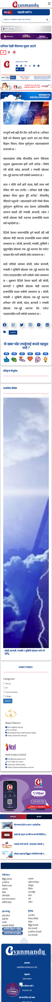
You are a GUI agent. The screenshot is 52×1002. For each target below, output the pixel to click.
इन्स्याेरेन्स (5, 888)
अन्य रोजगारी (33, 940)
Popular (13, 822)
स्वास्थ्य (30, 884)
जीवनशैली (6, 901)
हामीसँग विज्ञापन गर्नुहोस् (12, 934)
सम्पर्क (4, 928)
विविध (30, 894)
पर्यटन (30, 907)
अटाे (29, 904)
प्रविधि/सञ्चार (7, 908)
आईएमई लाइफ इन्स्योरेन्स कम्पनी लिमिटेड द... (30, 840)
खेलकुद (31, 891)
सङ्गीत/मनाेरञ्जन (33, 887)
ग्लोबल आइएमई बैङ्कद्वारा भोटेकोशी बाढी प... (29, 859)
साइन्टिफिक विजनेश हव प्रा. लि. (27, 973)
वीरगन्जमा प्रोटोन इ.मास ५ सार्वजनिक (27, 830)
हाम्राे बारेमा (6, 921)
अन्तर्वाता (31, 921)
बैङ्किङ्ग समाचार (7, 884)
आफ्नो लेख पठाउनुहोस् (12, 938)
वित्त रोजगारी (32, 934)
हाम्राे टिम (5, 924)
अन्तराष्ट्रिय (31, 897)
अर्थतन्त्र (5, 894)
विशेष (30, 927)
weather (13, 338)
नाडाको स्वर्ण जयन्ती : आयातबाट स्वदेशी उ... (29, 849)
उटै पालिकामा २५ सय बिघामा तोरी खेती (20, 656)
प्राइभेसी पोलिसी (8, 931)
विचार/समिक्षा (33, 924)
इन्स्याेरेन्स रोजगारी (34, 937)
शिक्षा (4, 898)
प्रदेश (30, 901)
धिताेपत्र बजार (7, 891)
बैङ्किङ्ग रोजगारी (33, 931)
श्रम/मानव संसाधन (8, 904)
